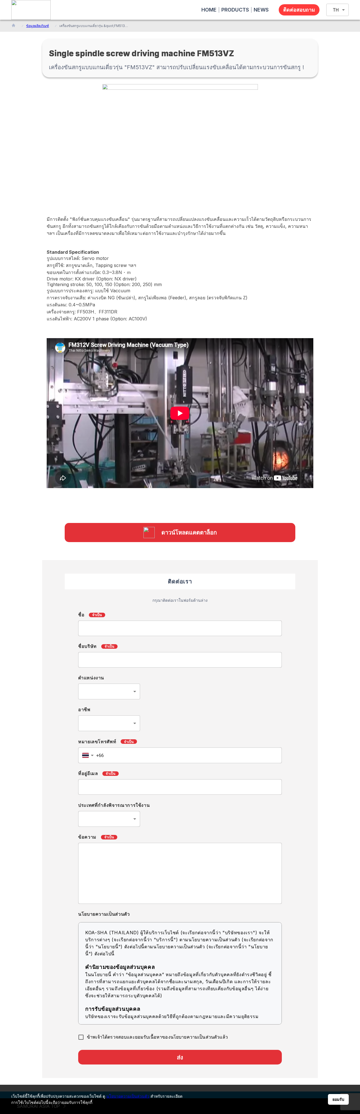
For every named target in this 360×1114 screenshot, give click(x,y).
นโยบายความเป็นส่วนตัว (127, 1096)
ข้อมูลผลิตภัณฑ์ (37, 26)
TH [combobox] (336, 10)
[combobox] (109, 691)
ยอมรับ (338, 1099)
